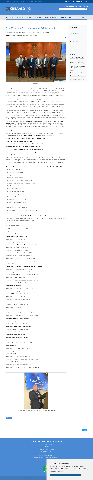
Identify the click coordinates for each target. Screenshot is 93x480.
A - (49, 9)
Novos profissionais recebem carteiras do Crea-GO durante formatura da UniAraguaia (77, 58)
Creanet (66, 11)
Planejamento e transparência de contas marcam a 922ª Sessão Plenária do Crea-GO (77, 74)
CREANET (72, 30)
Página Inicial (50, 21)
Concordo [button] (53, 475)
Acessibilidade (68, 1)
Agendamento (84, 11)
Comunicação (72, 17)
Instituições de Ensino (51, 17)
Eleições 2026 (73, 36)
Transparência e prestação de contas (77, 6)
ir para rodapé (38, 1)
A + (46, 9)
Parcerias (72, 46)
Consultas (63, 17)
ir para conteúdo (10, 1)
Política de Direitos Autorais (31, 478)
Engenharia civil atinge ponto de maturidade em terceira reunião (77, 63)
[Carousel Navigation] (36, 418)
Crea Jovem (72, 49)
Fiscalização (38, 17)
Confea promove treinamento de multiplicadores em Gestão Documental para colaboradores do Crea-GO (77, 68)
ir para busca (29, 1)
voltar (84, 430)
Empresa (29, 17)
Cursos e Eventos (74, 33)
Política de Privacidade (46, 478)
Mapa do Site (84, 1)
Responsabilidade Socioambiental (77, 41)
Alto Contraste (76, 1)
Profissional (20, 17)
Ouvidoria (65, 6)
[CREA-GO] (22, 9)
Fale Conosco (74, 11)
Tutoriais (72, 44)
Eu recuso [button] (60, 475)
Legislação (72, 38)
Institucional (10, 17)
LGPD (87, 6)
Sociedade (82, 17)
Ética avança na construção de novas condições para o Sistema (77, 78)
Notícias (58, 21)
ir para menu (20, 1)
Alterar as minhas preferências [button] (72, 475)
